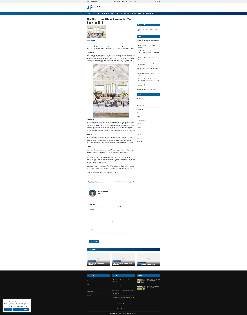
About (118, 1)
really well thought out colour (126, 127)
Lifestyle (119, 13)
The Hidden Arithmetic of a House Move (146, 264)
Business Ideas (96, 13)
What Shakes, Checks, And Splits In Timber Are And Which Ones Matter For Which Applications (148, 79)
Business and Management (143, 102)
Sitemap (134, 1)
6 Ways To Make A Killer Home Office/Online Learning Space (96, 182)
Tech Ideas (133, 13)
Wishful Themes (121, 313)
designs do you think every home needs (103, 172)
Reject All (17, 309)
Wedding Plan (149, 13)
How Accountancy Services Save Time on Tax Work (148, 74)
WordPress (134, 313)
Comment (91, 209)
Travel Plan (141, 13)
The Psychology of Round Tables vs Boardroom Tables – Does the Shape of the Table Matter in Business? (149, 52)
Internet (113, 13)
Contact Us (123, 1)
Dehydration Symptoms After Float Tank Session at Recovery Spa (149, 85)
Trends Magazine (149, 29)
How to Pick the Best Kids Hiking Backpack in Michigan (148, 41)
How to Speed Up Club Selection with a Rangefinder (147, 46)
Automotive (139, 98)
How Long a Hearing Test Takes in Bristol (147, 89)
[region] (17, 305)
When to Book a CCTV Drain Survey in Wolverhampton (146, 63)
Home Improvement (90, 40)
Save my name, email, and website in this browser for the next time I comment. (108, 237)
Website (91, 229)
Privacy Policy (129, 1)
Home (115, 1)
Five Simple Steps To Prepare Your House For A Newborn (123, 182)
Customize (8, 309)
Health (138, 116)
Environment (105, 13)
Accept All (25, 309)
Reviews (126, 13)
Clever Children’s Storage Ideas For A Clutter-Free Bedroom (148, 69)
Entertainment (140, 109)
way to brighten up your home (103, 122)
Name (91, 222)
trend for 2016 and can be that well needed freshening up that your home (103, 125)
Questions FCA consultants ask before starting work (148, 58)
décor (111, 165)
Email (114, 222)
